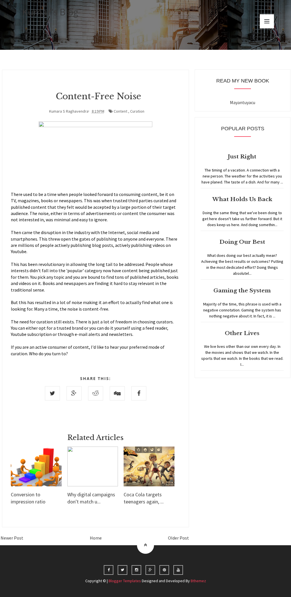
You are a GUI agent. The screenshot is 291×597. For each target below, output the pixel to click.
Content (120, 111)
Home (96, 538)
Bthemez (198, 580)
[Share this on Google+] (74, 393)
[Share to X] (52, 393)
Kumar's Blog (50, 12)
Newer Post (12, 538)
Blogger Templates (125, 580)
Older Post (178, 538)
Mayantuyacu (242, 102)
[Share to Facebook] (138, 393)
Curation (137, 111)
